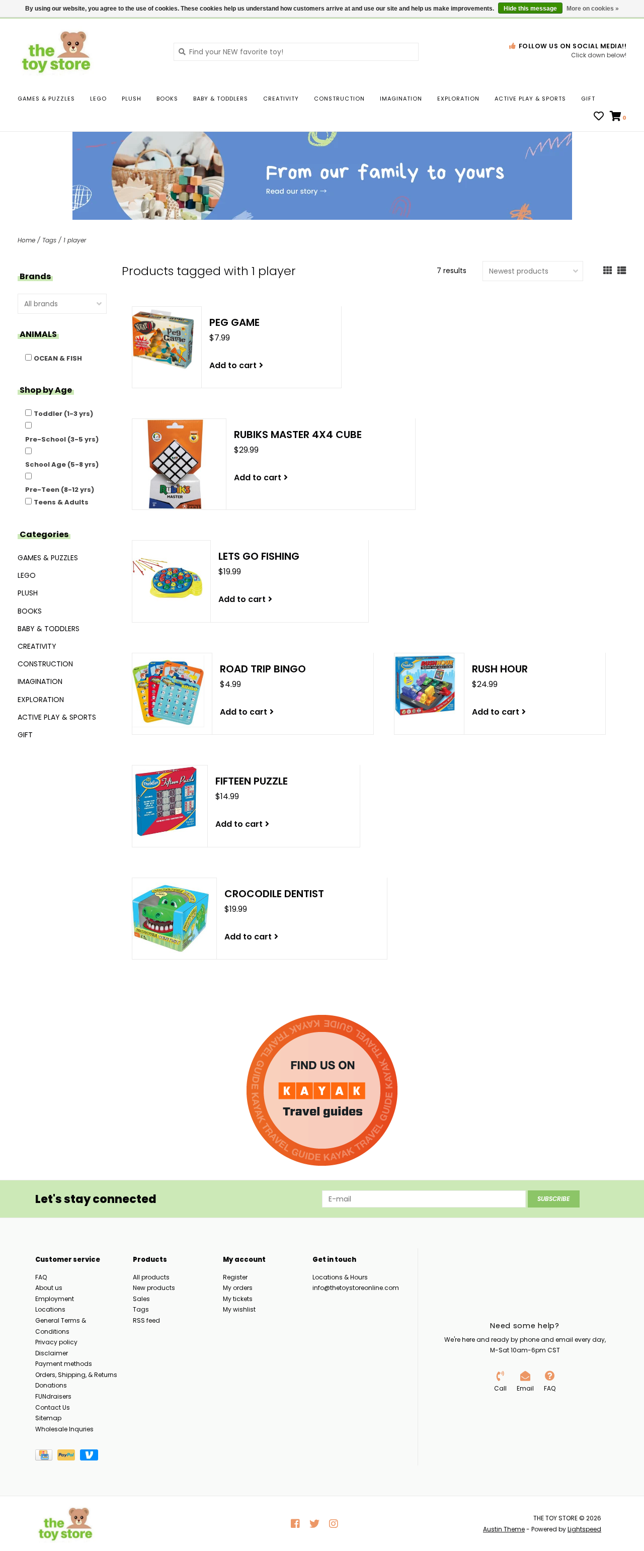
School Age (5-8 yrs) (62, 464)
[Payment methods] (46, 1457)
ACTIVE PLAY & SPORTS (530, 99)
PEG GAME (234, 322)
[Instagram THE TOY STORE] (333, 1524)
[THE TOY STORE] (88, 51)
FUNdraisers (53, 1396)
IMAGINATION (401, 99)
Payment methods (63, 1363)
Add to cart (233, 365)
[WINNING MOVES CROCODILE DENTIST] (170, 918)
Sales (141, 1299)
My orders (238, 1287)
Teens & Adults (61, 502)
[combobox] (296, 52)
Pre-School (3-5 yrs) (62, 439)
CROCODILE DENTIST (274, 894)
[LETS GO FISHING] (167, 578)
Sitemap (48, 1418)
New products (154, 1287)
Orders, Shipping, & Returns (76, 1374)
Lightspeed (584, 1529)
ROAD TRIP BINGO (263, 669)
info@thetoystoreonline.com (355, 1287)
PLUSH (131, 99)
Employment (54, 1299)
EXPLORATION (458, 99)
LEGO (98, 99)
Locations (50, 1309)
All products (151, 1277)
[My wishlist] (599, 117)
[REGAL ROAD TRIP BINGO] (168, 691)
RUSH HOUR (500, 669)
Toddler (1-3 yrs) (63, 413)
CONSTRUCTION (339, 99)
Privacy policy (56, 1342)
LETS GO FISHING (258, 556)
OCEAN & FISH (58, 358)
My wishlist (239, 1309)
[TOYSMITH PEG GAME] (163, 339)
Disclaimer (51, 1353)
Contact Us (52, 1407)
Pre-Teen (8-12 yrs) (59, 489)
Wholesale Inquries (64, 1429)
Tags (49, 240)
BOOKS (167, 99)
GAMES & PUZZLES (46, 99)
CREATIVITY (281, 99)
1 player (74, 240)
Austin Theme (504, 1529)
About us (48, 1287)
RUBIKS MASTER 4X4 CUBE (298, 434)
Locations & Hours (340, 1277)
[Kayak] (322, 1090)
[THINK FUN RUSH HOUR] (425, 686)
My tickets (238, 1299)
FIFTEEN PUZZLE (251, 781)
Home (26, 240)
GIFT (588, 99)
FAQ (41, 1277)
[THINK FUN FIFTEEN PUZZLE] (166, 801)
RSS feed (146, 1320)
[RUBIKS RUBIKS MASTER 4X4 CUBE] (175, 464)
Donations (51, 1385)
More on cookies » (593, 8)
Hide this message (530, 8)
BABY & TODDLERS (220, 99)
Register (235, 1277)
